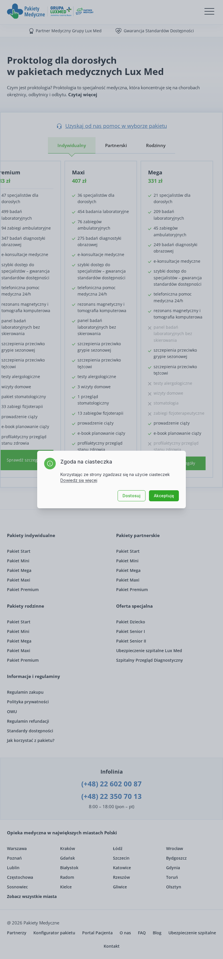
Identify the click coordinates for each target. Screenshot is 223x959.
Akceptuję (164, 495)
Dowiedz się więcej (78, 480)
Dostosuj (132, 495)
